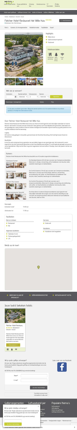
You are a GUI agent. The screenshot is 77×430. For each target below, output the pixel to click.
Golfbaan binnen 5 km (24, 12)
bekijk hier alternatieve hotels (23, 111)
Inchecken (9, 94)
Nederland (12, 17)
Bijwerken (56, 97)
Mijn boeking (57, 5)
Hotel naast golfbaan (10, 12)
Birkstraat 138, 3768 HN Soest (13, 23)
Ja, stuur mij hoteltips (38, 388)
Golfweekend (56, 406)
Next (41, 55)
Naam (15, 376)
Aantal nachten (22, 94)
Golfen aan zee (60, 12)
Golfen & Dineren (37, 12)
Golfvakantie (55, 408)
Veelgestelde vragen (55, 421)
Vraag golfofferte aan (22, 5)
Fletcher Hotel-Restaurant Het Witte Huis (15, 325)
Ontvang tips (31, 5)
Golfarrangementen (9, 4)
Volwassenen (33, 94)
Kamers (41, 94)
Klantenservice (41, 4)
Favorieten (50, 6)
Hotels (6, 17)
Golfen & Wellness (49, 12)
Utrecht (18, 17)
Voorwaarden (43, 421)
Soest (22, 17)
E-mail (15, 380)
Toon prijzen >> (13, 345)
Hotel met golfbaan (57, 410)
